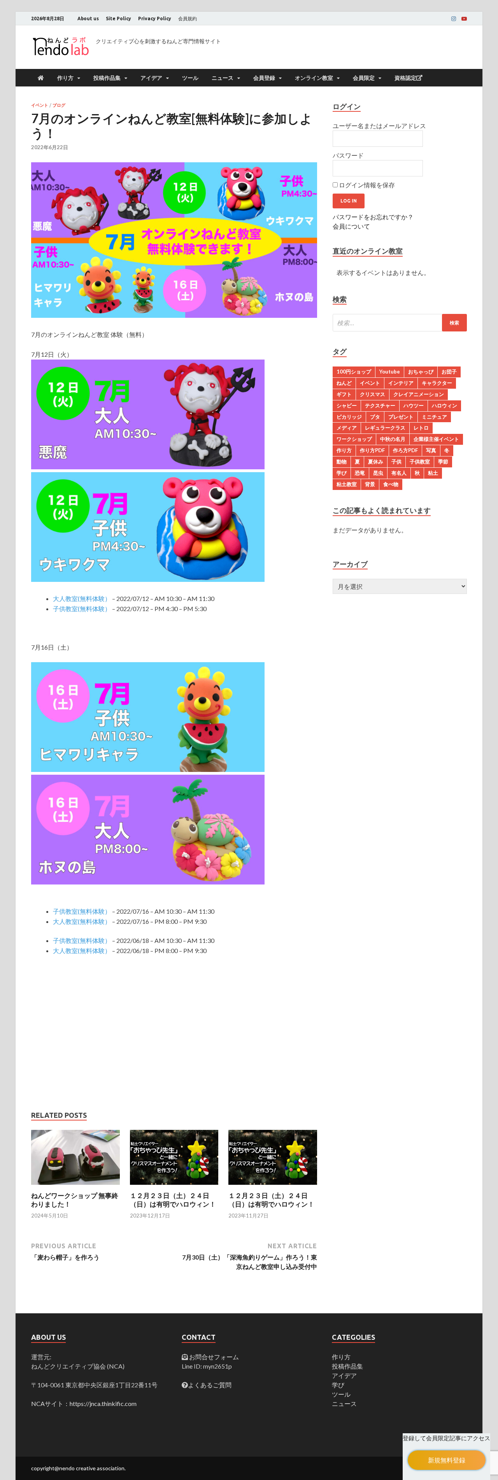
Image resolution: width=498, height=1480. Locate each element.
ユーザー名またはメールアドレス (379, 125)
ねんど (344, 383)
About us (88, 18)
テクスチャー (380, 405)
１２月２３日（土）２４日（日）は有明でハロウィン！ (173, 1199)
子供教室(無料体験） (82, 608)
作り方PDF (372, 450)
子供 (396, 461)
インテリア (401, 383)
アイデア (151, 78)
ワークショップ (354, 439)
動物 (342, 461)
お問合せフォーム (213, 1356)
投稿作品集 (107, 78)
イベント (39, 105)
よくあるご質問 (209, 1384)
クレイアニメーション (418, 394)
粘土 (433, 473)
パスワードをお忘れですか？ (373, 216)
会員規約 (187, 18)
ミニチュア (434, 417)
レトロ (421, 428)
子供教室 (420, 461)
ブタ (375, 417)
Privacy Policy (154, 18)
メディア (347, 428)
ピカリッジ (349, 417)
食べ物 (390, 484)
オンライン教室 (314, 78)
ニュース (222, 78)
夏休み (375, 461)
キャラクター (437, 383)
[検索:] (400, 322)
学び (342, 473)
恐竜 (360, 473)
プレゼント (401, 417)
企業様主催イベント (436, 439)
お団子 (449, 371)
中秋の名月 (392, 439)
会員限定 (364, 78)
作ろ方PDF (405, 450)
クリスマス (372, 394)
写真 (431, 450)
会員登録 (264, 78)
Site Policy (118, 18)
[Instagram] (453, 18)
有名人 (399, 473)
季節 (443, 461)
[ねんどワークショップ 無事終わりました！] (75, 1186)
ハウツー (413, 405)
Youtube (389, 371)
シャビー (347, 405)
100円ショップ (354, 371)
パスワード (348, 155)
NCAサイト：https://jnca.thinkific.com (84, 1403)
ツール (190, 78)
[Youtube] (464, 18)
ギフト (344, 394)
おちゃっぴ (420, 371)
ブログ (59, 105)
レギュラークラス (385, 428)
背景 (370, 484)
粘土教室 (347, 484)
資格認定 (405, 78)
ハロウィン (444, 405)
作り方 (65, 78)
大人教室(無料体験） (82, 598)
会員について (351, 226)
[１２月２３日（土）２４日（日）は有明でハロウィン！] (174, 1186)
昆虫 (378, 473)
